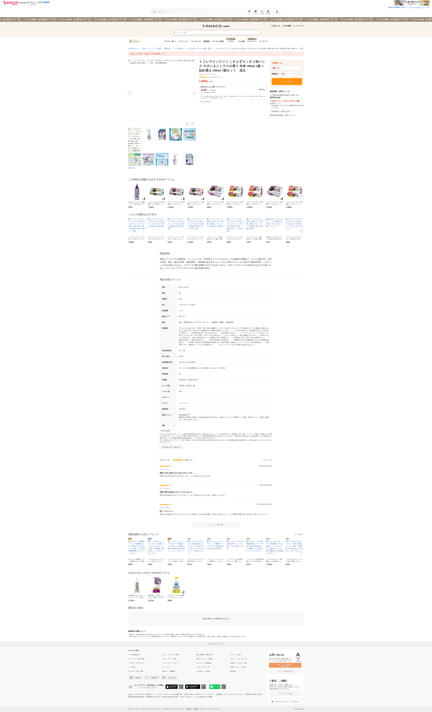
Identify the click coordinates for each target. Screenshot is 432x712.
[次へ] (194, 93)
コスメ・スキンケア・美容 (170, 654)
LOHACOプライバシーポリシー (204, 694)
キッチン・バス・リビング (238, 658)
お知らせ (131, 694)
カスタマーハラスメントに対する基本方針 (169, 694)
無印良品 (233, 671)
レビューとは (267, 460)
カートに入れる (287, 81)
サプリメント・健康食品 (203, 663)
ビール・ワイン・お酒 (169, 658)
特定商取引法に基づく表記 (253, 694)
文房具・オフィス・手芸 (237, 667)
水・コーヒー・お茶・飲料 (136, 658)
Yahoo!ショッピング (134, 709)
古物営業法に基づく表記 (153, 697)
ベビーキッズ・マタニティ (170, 663)
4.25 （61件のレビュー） (215, 77)
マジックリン (211, 74)
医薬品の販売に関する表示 (170, 697)
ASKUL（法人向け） (186, 697)
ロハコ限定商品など (134, 654)
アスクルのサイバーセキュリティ (234, 694)
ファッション (166, 667)
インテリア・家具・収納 (135, 671)
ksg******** (163, 508)
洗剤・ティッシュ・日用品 (151, 48)
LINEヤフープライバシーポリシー (152, 709)
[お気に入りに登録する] (193, 124)
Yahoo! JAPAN (393, 7)
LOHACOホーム (134, 48)
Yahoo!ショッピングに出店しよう (412, 7)
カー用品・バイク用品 (203, 671)
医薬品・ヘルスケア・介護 (238, 663)
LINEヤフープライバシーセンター (174, 709)
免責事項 (196, 709)
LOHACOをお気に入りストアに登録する (286, 701)
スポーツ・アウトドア (203, 667)
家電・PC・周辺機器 (168, 671)
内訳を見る (262, 89)
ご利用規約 (218, 694)
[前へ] (129, 93)
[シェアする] (187, 124)
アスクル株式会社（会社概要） (204, 697)
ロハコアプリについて (148, 687)
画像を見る (131, 168)
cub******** (163, 469)
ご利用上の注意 (188, 694)
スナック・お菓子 (235, 654)
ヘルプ (427, 7)
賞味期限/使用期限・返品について (282, 115)
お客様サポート (150, 694)
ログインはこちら (205, 101)
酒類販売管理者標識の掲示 (136, 697)
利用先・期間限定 (211, 92)
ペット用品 (131, 667)
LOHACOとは (139, 694)
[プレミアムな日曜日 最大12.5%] (216, 19)
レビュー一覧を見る (216, 525)
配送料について (275, 103)
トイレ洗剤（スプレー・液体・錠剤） (199, 48)
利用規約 (189, 709)
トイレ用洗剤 (178, 48)
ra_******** (163, 488)
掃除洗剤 (167, 48)
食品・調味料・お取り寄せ (204, 654)
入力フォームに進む (285, 693)
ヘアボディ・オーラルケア (136, 663)
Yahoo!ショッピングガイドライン (210, 709)
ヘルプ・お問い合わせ (285, 671)
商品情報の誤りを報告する (171, 447)
